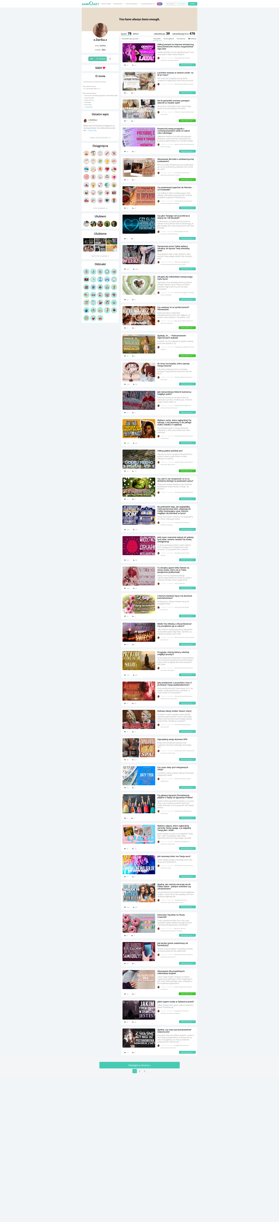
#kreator (163, 295)
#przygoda (189, 201)
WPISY (136, 34)
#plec (170, 844)
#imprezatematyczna (181, 58)
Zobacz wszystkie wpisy (99, 138)
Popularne (106, 4)
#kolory (186, 865)
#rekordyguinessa (186, 405)
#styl (166, 114)
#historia (177, 377)
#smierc (186, 84)
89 (136, 560)
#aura (177, 865)
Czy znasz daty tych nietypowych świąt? (172, 768)
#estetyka (191, 292)
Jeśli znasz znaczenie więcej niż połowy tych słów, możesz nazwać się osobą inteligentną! (175, 539)
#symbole (170, 323)
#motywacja (169, 525)
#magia (187, 607)
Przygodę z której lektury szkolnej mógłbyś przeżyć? (173, 653)
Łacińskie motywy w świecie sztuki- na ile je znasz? (175, 73)
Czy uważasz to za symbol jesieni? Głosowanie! (173, 308)
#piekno (190, 462)
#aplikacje (177, 954)
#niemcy (177, 201)
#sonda (178, 175)
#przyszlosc (174, 698)
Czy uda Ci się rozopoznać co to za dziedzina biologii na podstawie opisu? (175, 479)
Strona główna (168, 39)
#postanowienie (165, 1048)
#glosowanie (190, 112)
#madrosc (183, 637)
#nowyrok (164, 1013)
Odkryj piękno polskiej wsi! (170, 450)
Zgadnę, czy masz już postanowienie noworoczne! (174, 1030)
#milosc (177, 583)
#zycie (165, 379)
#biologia (177, 492)
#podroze (183, 201)
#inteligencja (178, 553)
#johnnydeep (187, 724)
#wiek (184, 264)
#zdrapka (168, 147)
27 (135, 208)
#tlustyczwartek (165, 931)
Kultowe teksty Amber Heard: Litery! (174, 711)
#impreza (185, 1011)
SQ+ (159, 4)
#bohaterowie (179, 668)
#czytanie (177, 987)
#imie (185, 900)
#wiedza (190, 492)
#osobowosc (172, 175)
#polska (163, 464)
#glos (181, 231)
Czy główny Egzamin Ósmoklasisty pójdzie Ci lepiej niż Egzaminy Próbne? (175, 796)
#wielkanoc (173, 931)
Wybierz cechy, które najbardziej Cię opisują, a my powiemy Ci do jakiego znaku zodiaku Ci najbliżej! (174, 422)
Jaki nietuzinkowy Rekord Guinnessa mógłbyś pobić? (174, 393)
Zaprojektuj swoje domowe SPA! (172, 739)
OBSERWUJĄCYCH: (183, 34)
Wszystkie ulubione (100, 256)
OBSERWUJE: (162, 34)
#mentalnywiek (170, 264)
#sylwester (177, 1013)
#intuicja (185, 231)
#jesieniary (190, 321)
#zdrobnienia (179, 902)
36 (135, 1022)
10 (135, 65)
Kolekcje (193, 39)
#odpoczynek (190, 750)
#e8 (185, 811)
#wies (173, 464)
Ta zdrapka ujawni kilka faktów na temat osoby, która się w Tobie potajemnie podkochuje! (173, 569)
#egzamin (189, 811)
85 (136, 907)
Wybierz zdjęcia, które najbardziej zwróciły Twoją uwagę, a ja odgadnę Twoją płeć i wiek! (174, 827)
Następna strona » (139, 1065)
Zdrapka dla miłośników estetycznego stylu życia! (175, 277)
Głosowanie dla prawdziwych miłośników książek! (171, 972)
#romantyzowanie (189, 144)
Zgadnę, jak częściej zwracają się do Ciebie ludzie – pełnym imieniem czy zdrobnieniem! (174, 886)
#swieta (183, 778)
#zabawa (176, 60)
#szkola (163, 147)
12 (135, 760)
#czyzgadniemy (185, 262)
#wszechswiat (164, 640)
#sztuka (191, 84)
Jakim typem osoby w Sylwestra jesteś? (175, 1001)
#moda (163, 114)
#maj (162, 813)
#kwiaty (182, 607)
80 (136, 675)
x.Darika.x (92, 120)
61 (136, 588)
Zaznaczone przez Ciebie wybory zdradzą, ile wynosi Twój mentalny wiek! (173, 248)
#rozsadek (171, 234)
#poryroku (164, 323)
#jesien (177, 144)
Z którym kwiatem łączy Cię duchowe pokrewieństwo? (174, 596)
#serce (176, 234)
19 (135, 471)
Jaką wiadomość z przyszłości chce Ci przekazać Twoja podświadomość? (174, 683)
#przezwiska (171, 902)
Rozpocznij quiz (187, 65)
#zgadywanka (164, 781)
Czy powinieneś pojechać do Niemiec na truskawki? (174, 188)
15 (135, 849)
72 (136, 530)
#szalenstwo (164, 60)
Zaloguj (182, 4)
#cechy (177, 436)
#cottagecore (185, 292)
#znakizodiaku (165, 438)
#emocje (177, 231)
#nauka (181, 144)
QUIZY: (126, 34)
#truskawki (164, 203)
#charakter (186, 172)
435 (136, 269)
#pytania (190, 954)
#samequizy (164, 957)
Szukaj (171, 4)
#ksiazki (177, 84)
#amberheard (179, 724)
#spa (174, 753)
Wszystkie (157, 39)
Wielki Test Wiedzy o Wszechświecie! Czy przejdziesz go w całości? (174, 624)
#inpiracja (178, 405)
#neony (190, 865)
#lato (188, 58)
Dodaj (192, 4)
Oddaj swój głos (187, 120)
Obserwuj (97, 59)
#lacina (182, 84)
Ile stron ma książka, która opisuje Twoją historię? (173, 364)
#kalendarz (178, 778)
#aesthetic (178, 112)
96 (136, 443)
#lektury (190, 668)
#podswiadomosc (166, 698)
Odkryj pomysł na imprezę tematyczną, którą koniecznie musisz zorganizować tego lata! (175, 46)
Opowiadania (147, 4)
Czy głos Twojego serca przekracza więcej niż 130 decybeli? (173, 216)
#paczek (183, 928)
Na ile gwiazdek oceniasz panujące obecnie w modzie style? (173, 101)
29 (136, 384)
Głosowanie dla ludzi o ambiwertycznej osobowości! (175, 160)
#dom (181, 522)
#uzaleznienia (171, 957)
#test (186, 492)
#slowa (184, 553)
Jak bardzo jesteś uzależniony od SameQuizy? (172, 944)
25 (135, 703)
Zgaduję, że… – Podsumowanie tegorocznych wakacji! (171, 336)
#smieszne (164, 408)
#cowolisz (184, 112)
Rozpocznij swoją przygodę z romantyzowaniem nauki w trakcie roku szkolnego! (173, 130)
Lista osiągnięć (99, 208)
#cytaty (177, 522)
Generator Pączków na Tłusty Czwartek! (171, 915)
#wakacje (171, 60)
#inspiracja (186, 522)
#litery (163, 727)
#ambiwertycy (179, 172)
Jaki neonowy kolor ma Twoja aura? (174, 856)
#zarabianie (176, 203)
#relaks (170, 753)
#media (167, 727)
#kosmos (177, 637)
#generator (177, 928)
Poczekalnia (181, 39)
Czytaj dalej (88, 107)
